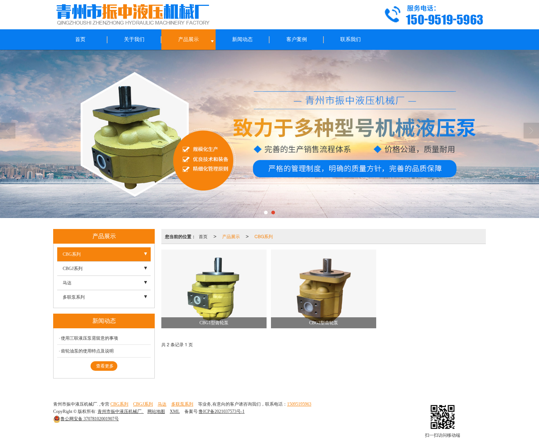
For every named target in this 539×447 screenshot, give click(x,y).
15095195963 (299, 404)
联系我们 (350, 39)
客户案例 (296, 39)
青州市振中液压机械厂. (121, 411)
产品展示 (188, 39)
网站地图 (156, 411)
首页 (80, 39)
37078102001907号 (89, 418)
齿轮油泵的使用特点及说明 (87, 351)
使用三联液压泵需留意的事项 (89, 338)
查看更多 (105, 366)
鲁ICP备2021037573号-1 (222, 411)
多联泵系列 (74, 297)
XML (175, 411)
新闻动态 (242, 39)
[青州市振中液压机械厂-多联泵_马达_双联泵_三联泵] (269, 134)
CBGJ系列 (72, 268)
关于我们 (134, 39)
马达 (67, 282)
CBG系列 (263, 236)
